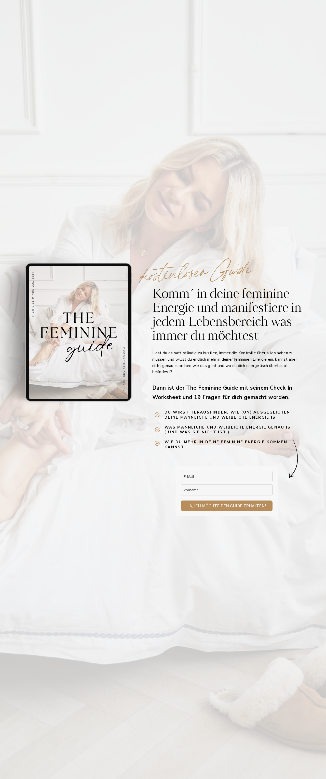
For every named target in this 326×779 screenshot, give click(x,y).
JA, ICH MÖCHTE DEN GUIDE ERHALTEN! (226, 506)
